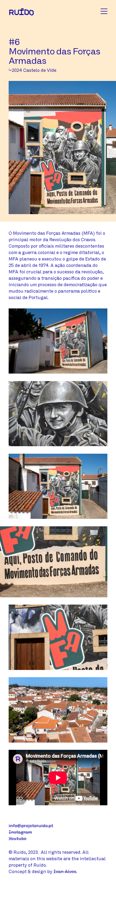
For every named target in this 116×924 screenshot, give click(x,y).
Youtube (17, 838)
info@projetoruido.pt (31, 825)
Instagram (20, 832)
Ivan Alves (64, 871)
